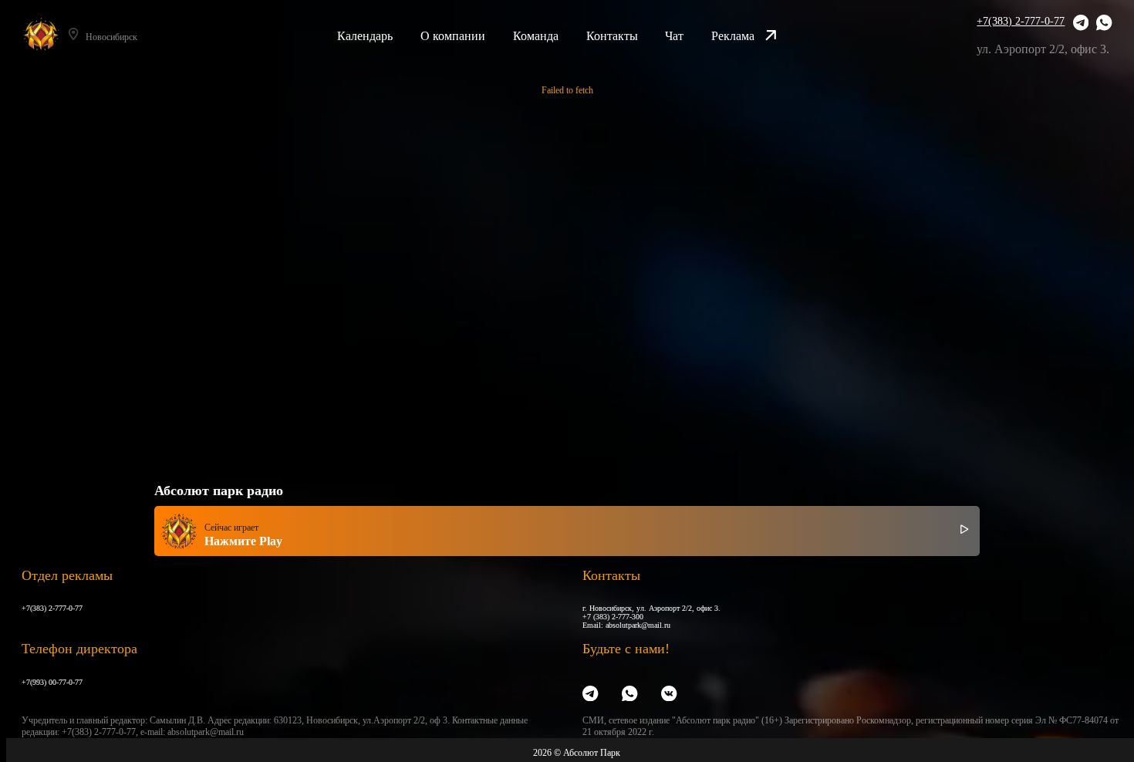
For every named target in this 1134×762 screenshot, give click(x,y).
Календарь (365, 36)
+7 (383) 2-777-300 (612, 616)
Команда (536, 36)
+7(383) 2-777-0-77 (1021, 21)
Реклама (732, 36)
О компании (452, 36)
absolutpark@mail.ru (638, 625)
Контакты (612, 36)
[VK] (669, 694)
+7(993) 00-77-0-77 (52, 682)
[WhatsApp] (1104, 24)
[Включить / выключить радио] (964, 531)
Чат (674, 36)
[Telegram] (1080, 24)
